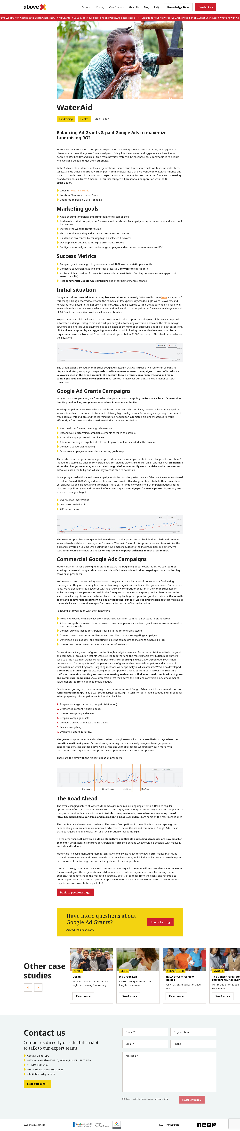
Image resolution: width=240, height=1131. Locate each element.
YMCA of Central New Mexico (180, 978)
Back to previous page (75, 892)
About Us (133, 7)
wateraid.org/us (80, 190)
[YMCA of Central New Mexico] (184, 959)
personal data (161, 1099)
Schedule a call (37, 1084)
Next (38, 987)
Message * (132, 1055)
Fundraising (66, 118)
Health (84, 118)
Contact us (206, 7)
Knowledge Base (178, 7)
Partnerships (173, 1124)
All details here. (110, 17)
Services (86, 7)
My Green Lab (128, 976)
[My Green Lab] (138, 959)
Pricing (100, 7)
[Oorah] (91, 959)
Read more (83, 996)
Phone (177, 1043)
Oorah (76, 976)
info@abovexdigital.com (41, 1074)
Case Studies (116, 7)
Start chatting (160, 922)
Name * (130, 1032)
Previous (28, 987)
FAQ (156, 7)
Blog (146, 7)
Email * (130, 1043)
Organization (181, 1032)
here (164, 297)
